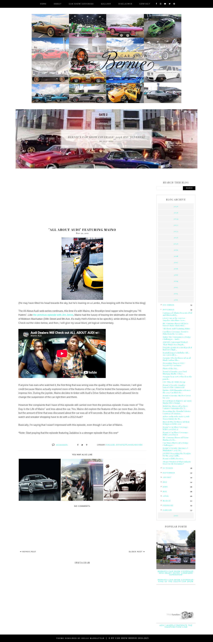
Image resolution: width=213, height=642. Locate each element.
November (168, 309)
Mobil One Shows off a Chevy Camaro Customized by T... (175, 407)
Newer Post (29, 552)
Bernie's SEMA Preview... (173, 458)
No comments (62, 445)
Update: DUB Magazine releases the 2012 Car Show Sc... (176, 391)
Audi (108, 445)
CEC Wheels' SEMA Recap (174, 382)
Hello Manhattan (92, 638)
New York (138, 445)
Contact (145, 4)
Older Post (135, 552)
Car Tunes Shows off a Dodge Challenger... (175, 443)
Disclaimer (125, 4)
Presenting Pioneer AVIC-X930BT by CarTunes (174, 364)
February (168, 505)
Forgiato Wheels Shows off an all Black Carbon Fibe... (177, 359)
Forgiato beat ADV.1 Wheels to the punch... (177, 377)
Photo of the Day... (170, 368)
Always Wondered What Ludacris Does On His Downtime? (177, 462)
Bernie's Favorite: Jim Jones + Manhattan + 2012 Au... (175, 449)
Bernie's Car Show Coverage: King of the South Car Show (176, 581)
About (58, 4)
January (167, 510)
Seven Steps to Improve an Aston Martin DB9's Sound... (177, 401)
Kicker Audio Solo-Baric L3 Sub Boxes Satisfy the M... (176, 417)
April (166, 496)
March (166, 500)
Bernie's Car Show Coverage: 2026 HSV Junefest (106, 137)
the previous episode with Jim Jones (53, 315)
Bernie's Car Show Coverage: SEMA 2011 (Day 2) (175, 428)
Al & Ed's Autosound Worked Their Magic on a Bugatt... (175, 343)
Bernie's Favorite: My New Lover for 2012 (177, 396)
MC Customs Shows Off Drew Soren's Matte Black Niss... (175, 324)
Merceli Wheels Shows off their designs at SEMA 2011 (176, 422)
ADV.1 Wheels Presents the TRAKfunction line (176, 626)
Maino (130, 445)
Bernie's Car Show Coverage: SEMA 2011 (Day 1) (175, 433)
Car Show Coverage (81, 4)
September (169, 472)
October (168, 468)
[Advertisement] (82, 201)
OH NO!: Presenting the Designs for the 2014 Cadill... (177, 454)
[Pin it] (86, 445)
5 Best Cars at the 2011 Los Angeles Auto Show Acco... (174, 319)
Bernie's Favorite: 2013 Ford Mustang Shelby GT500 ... (175, 372)
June (165, 486)
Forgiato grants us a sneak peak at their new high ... (177, 348)
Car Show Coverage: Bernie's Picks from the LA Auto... (175, 332)
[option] (106, 138)
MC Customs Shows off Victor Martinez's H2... (176, 438)
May (165, 491)
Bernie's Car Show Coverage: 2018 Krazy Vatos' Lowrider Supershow (176, 573)
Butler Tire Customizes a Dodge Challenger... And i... (177, 338)
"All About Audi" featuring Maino (176, 328)
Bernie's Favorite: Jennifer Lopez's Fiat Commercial (174, 386)
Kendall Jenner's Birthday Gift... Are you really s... (176, 353)
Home (43, 4)
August (167, 477)
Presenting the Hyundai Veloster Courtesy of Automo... (177, 412)
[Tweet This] (82, 445)
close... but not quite (118, 445)
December (168, 305)
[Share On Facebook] (77, 445)
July (165, 482)
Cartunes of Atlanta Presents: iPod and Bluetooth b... (177, 314)
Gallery (106, 4)
